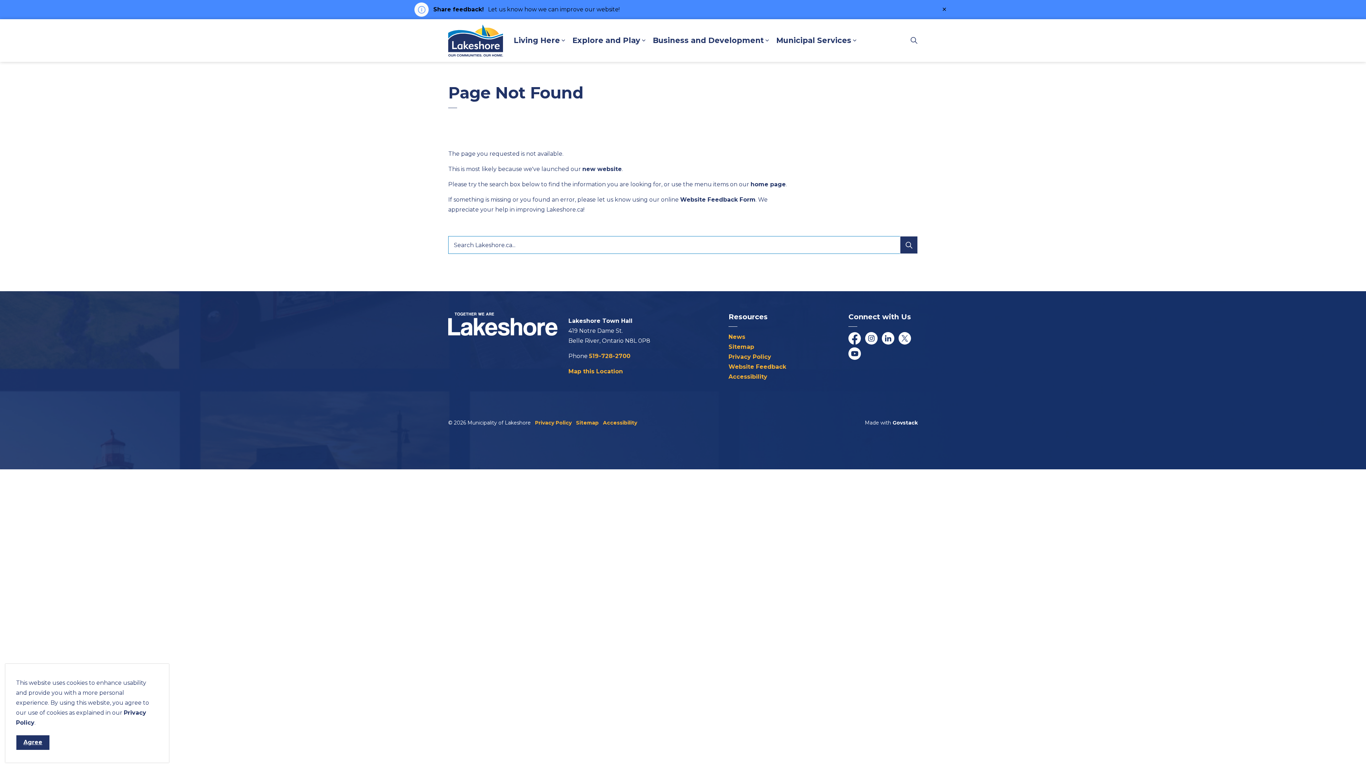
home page (768, 184)
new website (602, 169)
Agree (32, 742)
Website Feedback (757, 366)
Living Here (537, 40)
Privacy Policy (750, 356)
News (737, 337)
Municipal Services (813, 40)
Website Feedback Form (718, 199)
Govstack (905, 423)
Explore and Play (606, 40)
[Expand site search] (914, 40)
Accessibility (748, 376)
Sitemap (741, 346)
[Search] (909, 245)
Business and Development (708, 40)
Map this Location (595, 371)
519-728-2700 (609, 356)
